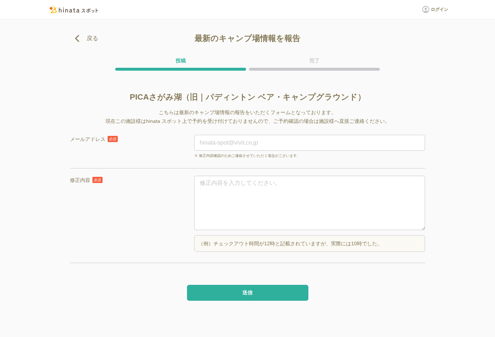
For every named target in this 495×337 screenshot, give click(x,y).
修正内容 (85, 180)
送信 (247, 292)
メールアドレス (93, 139)
